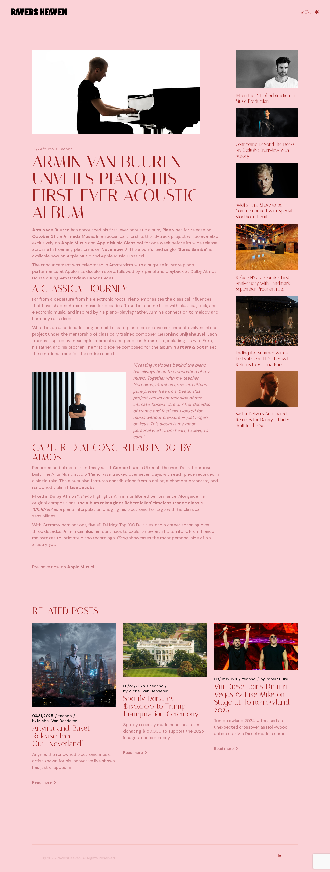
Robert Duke (274, 679)
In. (280, 856)
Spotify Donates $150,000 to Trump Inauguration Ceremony (161, 706)
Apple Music (74, 243)
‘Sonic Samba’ (192, 249)
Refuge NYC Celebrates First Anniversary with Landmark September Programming (263, 283)
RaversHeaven (69, 858)
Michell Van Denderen (54, 720)
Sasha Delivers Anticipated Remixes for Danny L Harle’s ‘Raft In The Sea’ (263, 419)
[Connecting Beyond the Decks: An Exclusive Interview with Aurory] (267, 122)
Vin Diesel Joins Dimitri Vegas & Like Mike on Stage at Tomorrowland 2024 (252, 698)
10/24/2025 (43, 149)
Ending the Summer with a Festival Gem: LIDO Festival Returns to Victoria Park (262, 358)
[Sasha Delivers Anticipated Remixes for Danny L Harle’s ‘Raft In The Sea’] (267, 388)
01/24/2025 (134, 686)
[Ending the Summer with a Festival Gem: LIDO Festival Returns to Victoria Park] (267, 321)
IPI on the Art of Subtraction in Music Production (265, 98)
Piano (168, 230)
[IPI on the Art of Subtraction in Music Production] (267, 69)
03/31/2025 (42, 716)
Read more (42, 782)
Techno (66, 149)
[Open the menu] (310, 12)
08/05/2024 (225, 679)
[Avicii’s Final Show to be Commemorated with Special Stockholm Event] (267, 180)
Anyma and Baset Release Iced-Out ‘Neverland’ (61, 735)
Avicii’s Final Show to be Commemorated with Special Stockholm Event (264, 210)
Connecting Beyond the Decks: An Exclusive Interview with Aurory (266, 150)
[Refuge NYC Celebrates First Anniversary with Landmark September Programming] (267, 247)
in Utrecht (136, 468)
